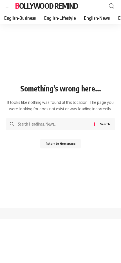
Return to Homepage (60, 143)
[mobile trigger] (10, 6)
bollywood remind (46, 5)
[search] (111, 6)
